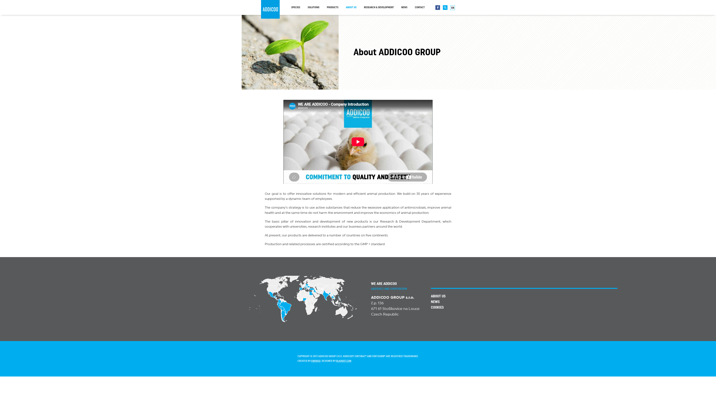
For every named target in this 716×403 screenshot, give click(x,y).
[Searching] (445, 7)
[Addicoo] (270, 9)
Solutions (313, 7)
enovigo (316, 361)
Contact (420, 7)
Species (295, 7)
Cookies (437, 307)
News (404, 7)
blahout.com (343, 361)
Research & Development (379, 7)
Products (332, 7)
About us (351, 7)
